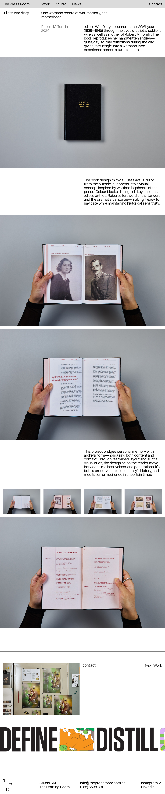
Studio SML (48, 783)
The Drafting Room (54, 787)
